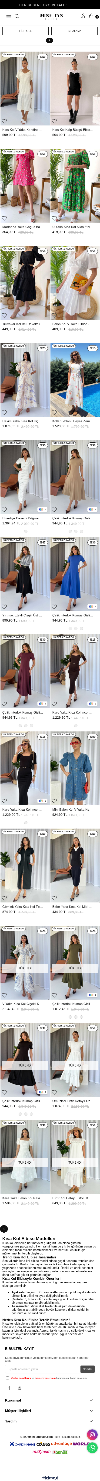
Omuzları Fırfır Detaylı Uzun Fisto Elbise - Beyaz (72, 1101)
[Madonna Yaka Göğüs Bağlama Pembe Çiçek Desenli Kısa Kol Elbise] (25, 186)
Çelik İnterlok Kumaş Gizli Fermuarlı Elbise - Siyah (22, 1101)
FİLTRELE (25, 31)
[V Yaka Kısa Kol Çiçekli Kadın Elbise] (25, 963)
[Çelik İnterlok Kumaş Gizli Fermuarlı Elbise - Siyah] (25, 1060)
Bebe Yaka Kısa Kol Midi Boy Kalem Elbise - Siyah (72, 906)
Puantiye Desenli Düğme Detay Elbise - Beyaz (22, 518)
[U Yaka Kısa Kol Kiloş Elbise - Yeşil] (75, 186)
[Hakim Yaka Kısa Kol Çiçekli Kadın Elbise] (25, 380)
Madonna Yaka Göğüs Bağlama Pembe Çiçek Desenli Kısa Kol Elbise (22, 227)
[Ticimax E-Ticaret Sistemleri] (50, 1478)
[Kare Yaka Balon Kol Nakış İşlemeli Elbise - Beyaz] (25, 1157)
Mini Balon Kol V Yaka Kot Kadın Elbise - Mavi (72, 809)
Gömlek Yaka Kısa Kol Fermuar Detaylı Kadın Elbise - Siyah (22, 906)
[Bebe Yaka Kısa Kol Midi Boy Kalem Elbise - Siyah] (75, 865)
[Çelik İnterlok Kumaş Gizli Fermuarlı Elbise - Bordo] (25, 671)
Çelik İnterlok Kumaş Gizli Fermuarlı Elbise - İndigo (72, 615)
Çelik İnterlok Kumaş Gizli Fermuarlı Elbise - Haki (72, 1004)
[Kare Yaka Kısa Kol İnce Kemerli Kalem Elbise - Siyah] (25, 768)
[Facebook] (9, 1388)
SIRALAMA (74, 31)
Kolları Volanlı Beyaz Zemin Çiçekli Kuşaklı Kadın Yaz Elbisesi (72, 421)
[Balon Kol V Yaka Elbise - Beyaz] (75, 283)
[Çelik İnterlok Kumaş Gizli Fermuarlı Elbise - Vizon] (75, 477)
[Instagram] (20, 1388)
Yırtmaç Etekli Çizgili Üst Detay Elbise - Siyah (22, 615)
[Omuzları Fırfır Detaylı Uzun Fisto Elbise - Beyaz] (75, 1060)
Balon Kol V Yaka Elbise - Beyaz (72, 324)
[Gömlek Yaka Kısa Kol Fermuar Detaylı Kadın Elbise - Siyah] (25, 865)
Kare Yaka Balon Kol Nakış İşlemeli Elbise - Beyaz (22, 1198)
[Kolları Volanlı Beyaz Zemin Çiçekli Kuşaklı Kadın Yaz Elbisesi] (75, 380)
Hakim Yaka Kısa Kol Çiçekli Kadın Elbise (22, 421)
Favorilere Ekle (4, 121)
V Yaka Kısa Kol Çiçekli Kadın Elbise (22, 1004)
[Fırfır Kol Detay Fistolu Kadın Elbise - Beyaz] (75, 1157)
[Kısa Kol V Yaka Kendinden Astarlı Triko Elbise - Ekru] (25, 88)
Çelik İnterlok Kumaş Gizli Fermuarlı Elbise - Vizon (72, 518)
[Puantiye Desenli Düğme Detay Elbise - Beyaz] (25, 477)
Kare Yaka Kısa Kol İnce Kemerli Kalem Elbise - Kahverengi (72, 712)
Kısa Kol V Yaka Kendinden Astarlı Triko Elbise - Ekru (22, 130)
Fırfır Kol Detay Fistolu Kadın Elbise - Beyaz (72, 1198)
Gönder (87, 1369)
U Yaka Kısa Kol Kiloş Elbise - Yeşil (72, 227)
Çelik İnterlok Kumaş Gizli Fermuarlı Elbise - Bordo (22, 712)
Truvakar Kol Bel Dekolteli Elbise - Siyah (22, 324)
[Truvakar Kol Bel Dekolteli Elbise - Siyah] (25, 283)
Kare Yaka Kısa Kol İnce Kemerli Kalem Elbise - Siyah (22, 809)
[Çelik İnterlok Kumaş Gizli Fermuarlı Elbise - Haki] (75, 963)
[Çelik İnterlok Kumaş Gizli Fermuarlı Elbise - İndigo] (75, 574)
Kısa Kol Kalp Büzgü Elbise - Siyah (72, 130)
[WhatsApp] (92, 1447)
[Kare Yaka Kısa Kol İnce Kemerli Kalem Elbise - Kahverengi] (75, 671)
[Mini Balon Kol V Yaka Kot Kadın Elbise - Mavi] (75, 768)
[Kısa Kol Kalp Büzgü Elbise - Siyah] (75, 88)
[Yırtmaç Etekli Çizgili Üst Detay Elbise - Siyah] (25, 574)
